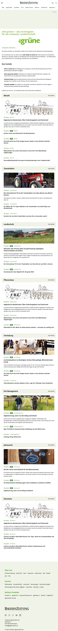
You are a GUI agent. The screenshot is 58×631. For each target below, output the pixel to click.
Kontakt (48, 573)
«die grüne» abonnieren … (9, 47)
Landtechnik (44, 7)
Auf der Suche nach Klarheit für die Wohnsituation (19, 133)
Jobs (6, 576)
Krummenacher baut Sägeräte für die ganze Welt (19, 272)
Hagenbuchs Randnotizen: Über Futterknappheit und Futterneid (26, 120)
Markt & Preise (29, 7)
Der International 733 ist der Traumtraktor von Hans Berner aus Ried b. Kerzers (28, 194)
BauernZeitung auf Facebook (6, 615)
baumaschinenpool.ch (26, 595)
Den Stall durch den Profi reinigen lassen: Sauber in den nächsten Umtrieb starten (27, 142)
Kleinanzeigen (34, 584)
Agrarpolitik (9, 7)
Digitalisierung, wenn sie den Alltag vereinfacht (20, 416)
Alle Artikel (51, 95)
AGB (44, 573)
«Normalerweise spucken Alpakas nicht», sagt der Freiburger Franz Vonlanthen (28, 383)
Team (24, 573)
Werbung (35, 587)
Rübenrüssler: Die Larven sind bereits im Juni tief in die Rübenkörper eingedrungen (25, 151)
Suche (56, 3)
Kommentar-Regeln (45, 584)
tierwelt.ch (8, 595)
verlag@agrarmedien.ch (11, 625)
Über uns (8, 570)
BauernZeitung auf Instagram (9, 615)
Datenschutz (38, 573)
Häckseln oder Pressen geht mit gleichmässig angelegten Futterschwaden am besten (24, 250)
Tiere (22, 7)
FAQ (9, 576)
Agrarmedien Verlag (10, 598)
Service (8, 581)
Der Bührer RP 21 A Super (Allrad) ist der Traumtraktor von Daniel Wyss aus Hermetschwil (27, 207)
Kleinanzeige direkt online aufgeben (15, 587)
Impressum (30, 573)
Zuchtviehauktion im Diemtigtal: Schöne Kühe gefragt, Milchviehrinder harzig (28, 361)
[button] (2, 3)
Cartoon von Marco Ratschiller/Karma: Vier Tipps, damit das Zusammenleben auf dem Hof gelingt (29, 537)
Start (3, 7)
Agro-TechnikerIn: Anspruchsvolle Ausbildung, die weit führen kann (24, 429)
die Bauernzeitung (10, 573)
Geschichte (19, 573)
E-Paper (53, 3)
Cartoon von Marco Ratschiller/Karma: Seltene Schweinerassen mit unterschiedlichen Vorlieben (24, 547)
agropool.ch (15, 595)
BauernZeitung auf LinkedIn (20, 615)
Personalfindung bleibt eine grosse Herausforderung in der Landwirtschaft (27, 160)
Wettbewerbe (8, 584)
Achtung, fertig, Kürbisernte (12, 437)
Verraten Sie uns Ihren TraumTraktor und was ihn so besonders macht (25, 216)
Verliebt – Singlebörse (47, 595)
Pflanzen (37, 7)
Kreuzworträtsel (17, 584)
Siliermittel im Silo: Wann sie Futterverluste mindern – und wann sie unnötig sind (29, 327)
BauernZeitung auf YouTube (16, 615)
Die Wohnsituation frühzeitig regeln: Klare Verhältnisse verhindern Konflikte (27, 483)
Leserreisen (26, 584)
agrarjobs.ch (36, 595)
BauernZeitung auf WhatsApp (13, 615)
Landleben (16, 7)
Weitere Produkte (12, 592)
